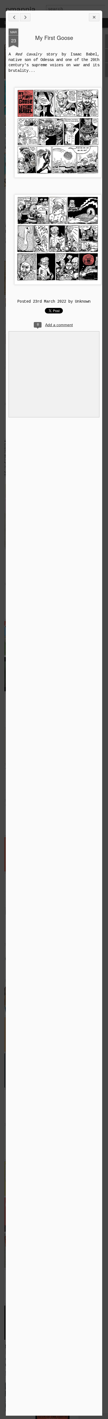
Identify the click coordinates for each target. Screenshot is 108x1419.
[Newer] (14, 17)
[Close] (94, 17)
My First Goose (54, 38)
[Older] (25, 17)
